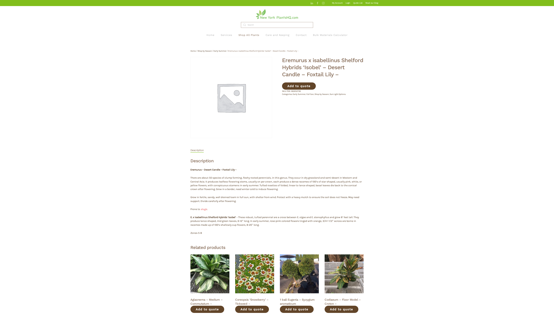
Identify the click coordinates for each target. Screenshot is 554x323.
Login (348, 3)
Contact (301, 35)
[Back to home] (277, 14)
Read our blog (371, 3)
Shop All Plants (248, 35)
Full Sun (310, 94)
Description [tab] (197, 150)
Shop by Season (205, 51)
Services (226, 35)
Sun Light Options (338, 94)
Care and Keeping (277, 35)
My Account (337, 3)
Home (210, 35)
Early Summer (220, 51)
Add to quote (298, 86)
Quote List (358, 3)
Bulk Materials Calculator (330, 35)
